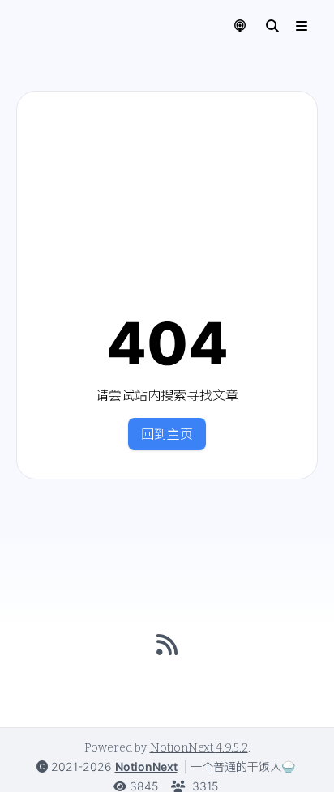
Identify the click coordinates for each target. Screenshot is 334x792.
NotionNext (146, 766)
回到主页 (167, 434)
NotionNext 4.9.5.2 (199, 748)
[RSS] (167, 644)
